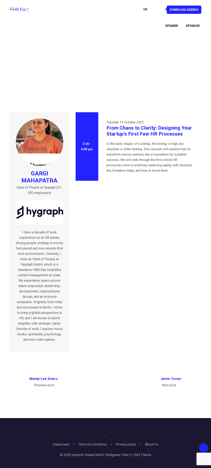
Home (78, 63)
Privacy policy (126, 444)
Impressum (61, 444)
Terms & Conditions (93, 444)
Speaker (95, 63)
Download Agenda (184, 9)
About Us (151, 444)
